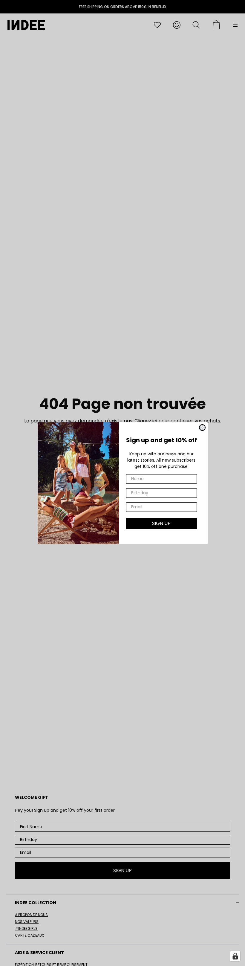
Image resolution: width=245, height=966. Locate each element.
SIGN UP (161, 523)
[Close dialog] (202, 428)
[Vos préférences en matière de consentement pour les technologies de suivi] (235, 956)
